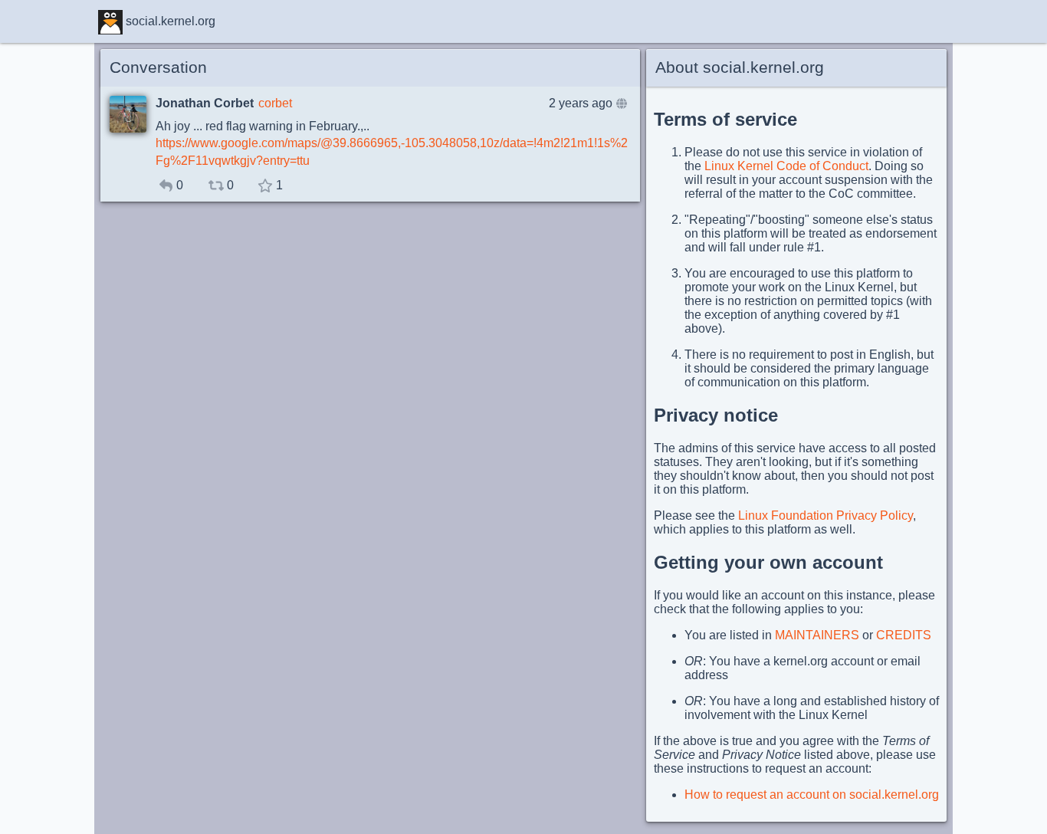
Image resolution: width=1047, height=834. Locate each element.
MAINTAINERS (817, 635)
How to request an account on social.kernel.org (811, 794)
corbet (275, 103)
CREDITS (903, 635)
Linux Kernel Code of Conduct (786, 165)
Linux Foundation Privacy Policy (825, 515)
